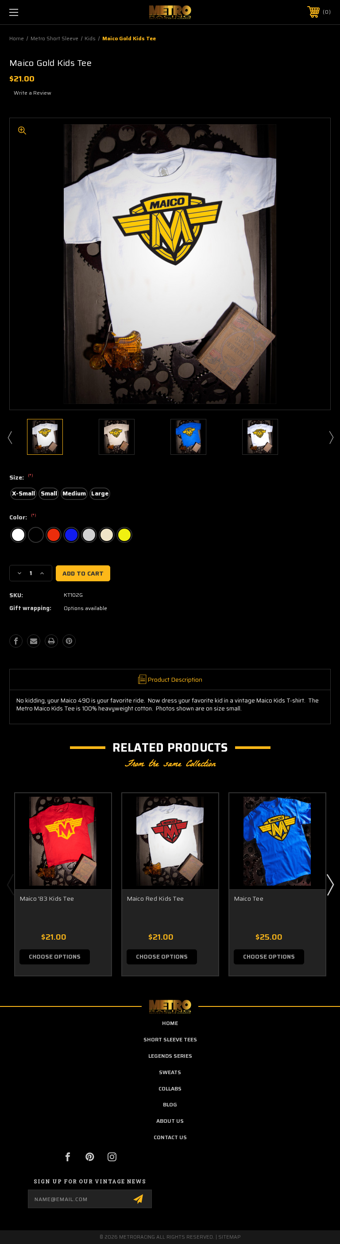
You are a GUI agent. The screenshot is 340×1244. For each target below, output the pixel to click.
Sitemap (229, 1237)
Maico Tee (248, 898)
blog (170, 1104)
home (170, 1023)
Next (330, 437)
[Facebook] (16, 641)
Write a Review (32, 92)
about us (170, 1121)
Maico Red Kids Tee (155, 898)
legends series (170, 1056)
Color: (22, 517)
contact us (170, 1137)
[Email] (33, 641)
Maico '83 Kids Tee (46, 898)
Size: (21, 477)
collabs (170, 1088)
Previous (9, 437)
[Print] (51, 641)
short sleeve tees (170, 1039)
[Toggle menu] (41, 12)
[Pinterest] (69, 641)
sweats (170, 1072)
